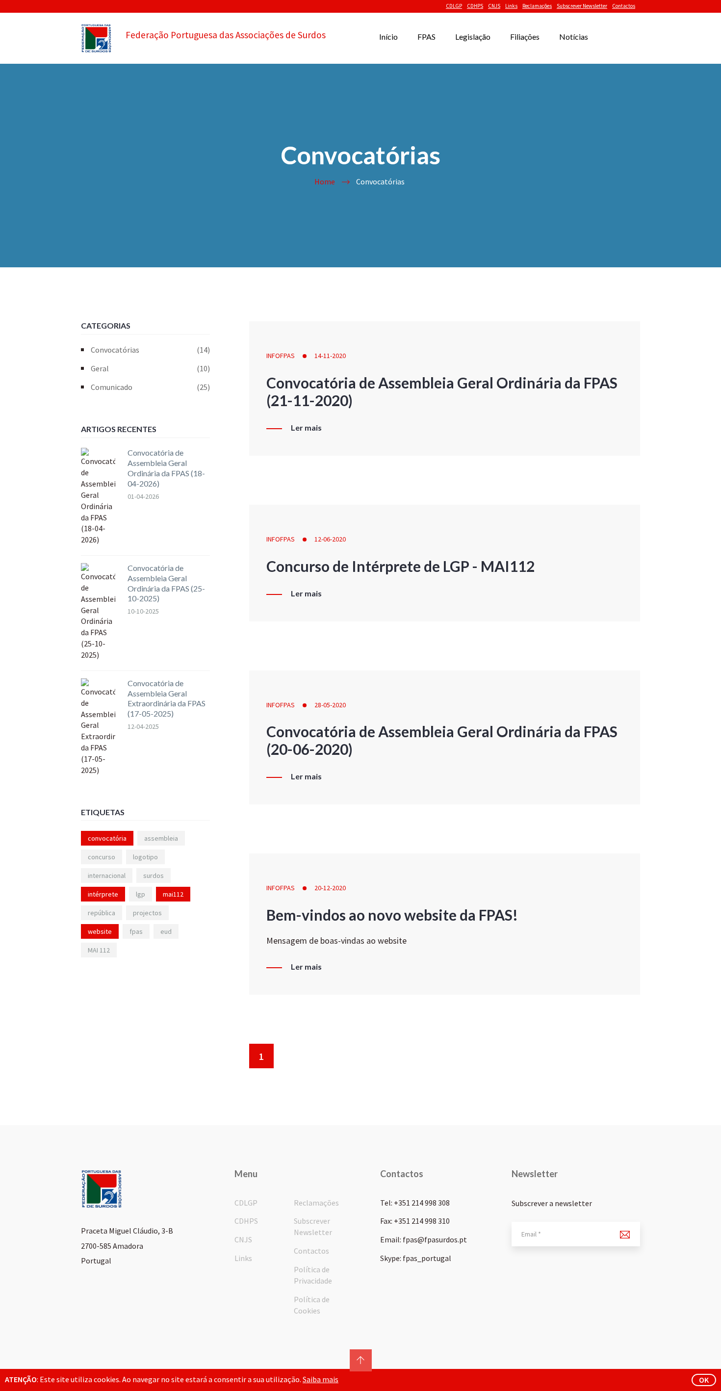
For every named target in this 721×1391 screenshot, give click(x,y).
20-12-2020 (330, 887)
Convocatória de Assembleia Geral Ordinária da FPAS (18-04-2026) (166, 468)
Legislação (472, 36)
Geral (150, 368)
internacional (107, 875)
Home (324, 181)
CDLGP (454, 5)
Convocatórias (150, 350)
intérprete (103, 894)
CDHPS (475, 5)
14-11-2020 (330, 355)
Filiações (525, 36)
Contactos (623, 5)
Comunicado (150, 387)
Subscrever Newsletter (582, 5)
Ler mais (306, 428)
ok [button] (704, 1380)
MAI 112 (99, 950)
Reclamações (537, 5)
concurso (101, 856)
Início (388, 36)
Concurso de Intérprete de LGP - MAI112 (400, 566)
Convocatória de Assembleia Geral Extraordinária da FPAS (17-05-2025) (167, 698)
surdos (153, 875)
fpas (136, 931)
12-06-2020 (330, 539)
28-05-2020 (330, 704)
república (101, 912)
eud (166, 931)
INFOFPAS (280, 355)
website (100, 931)
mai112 (173, 894)
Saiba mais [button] (320, 1379)
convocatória (107, 838)
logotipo (145, 856)
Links (511, 5)
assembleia (161, 838)
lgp (140, 894)
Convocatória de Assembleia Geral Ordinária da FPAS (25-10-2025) (166, 583)
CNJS (494, 5)
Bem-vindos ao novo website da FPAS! (392, 915)
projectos (147, 912)
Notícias (573, 36)
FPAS (426, 36)
